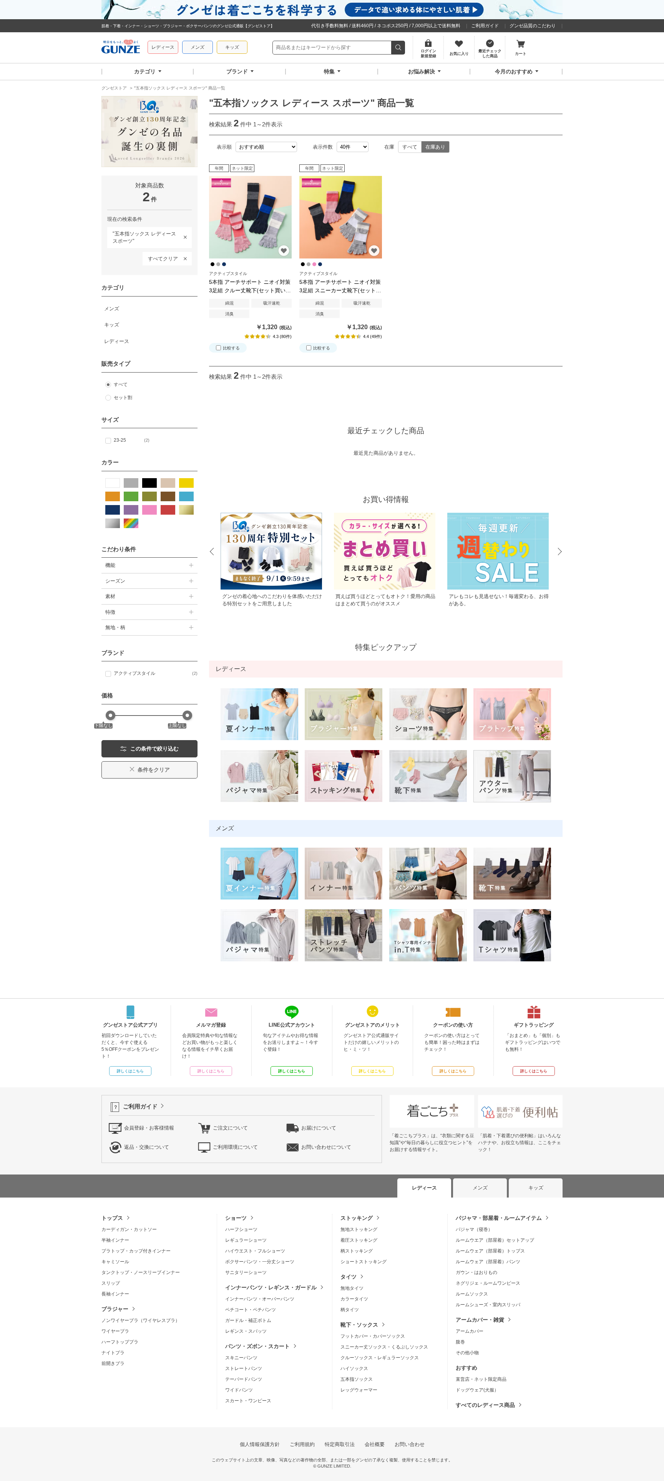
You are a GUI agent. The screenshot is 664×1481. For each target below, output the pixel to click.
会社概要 (375, 1444)
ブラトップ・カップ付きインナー (136, 1251)
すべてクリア (163, 259)
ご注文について (230, 1128)
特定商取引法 (340, 1444)
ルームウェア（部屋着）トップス (490, 1251)
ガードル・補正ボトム (248, 1320)
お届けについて (318, 1128)
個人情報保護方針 (260, 1444)
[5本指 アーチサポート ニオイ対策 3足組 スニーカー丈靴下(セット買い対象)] (340, 217)
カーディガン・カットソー (129, 1229)
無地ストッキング (358, 1229)
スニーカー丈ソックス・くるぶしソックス (384, 1347)
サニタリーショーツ (246, 1272)
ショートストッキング (363, 1261)
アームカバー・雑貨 (480, 1320)
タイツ (348, 1277)
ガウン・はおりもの (476, 1272)
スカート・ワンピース (248, 1400)
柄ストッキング (356, 1251)
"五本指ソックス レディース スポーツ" (141, 236)
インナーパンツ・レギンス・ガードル (271, 1287)
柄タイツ (349, 1309)
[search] (398, 48)
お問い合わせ (410, 1444)
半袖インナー (115, 1240)
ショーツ (236, 1218)
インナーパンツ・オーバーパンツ (259, 1299)
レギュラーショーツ (246, 1240)
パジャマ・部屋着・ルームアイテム (499, 1218)
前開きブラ (112, 1363)
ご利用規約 (302, 1444)
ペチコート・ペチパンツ (250, 1309)
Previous (211, 552)
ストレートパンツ (243, 1368)
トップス (112, 1218)
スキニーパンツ (241, 1357)
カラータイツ (354, 1299)
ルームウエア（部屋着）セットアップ (495, 1240)
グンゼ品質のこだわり (533, 25)
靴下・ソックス (359, 1325)
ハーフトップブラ (119, 1342)
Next (560, 552)
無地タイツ (352, 1288)
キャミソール (115, 1261)
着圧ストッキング (358, 1240)
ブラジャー (114, 1309)
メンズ (197, 47)
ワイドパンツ (239, 1390)
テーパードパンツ (243, 1379)
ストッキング (356, 1218)
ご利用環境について (235, 1147)
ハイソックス (354, 1368)
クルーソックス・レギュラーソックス (379, 1357)
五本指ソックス (356, 1379)
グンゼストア (120, 47)
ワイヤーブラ (115, 1331)
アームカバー (469, 1331)
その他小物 (467, 1352)
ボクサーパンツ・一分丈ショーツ (259, 1261)
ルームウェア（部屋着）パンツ (488, 1261)
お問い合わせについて (326, 1147)
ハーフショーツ (241, 1229)
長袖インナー (115, 1294)
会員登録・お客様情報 (149, 1128)
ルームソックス (472, 1294)
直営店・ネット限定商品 (481, 1379)
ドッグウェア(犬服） (477, 1390)
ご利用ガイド (485, 25)
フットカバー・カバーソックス (372, 1336)
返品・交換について (146, 1147)
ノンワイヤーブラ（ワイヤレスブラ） (140, 1320)
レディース (162, 47)
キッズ (232, 47)
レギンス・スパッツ (246, 1331)
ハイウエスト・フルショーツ (255, 1251)
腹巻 (460, 1342)
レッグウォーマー (358, 1390)
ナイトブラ (112, 1352)
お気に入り (284, 251)
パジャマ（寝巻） (474, 1229)
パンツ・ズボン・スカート (257, 1346)
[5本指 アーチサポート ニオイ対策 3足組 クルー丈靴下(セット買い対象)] (250, 217)
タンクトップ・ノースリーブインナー (140, 1272)
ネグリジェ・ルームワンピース (488, 1283)
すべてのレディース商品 (485, 1405)
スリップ (110, 1283)
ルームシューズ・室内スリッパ (488, 1304)
